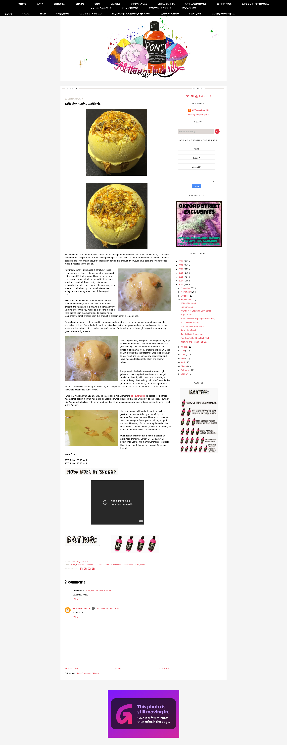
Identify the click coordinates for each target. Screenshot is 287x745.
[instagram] (192, 96)
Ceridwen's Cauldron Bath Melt (195, 338)
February (185, 370)
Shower (59, 4)
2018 (181, 265)
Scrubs (115, 4)
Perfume (62, 14)
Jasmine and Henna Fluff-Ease (195, 342)
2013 (181, 284)
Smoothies (224, 4)
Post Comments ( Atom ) (88, 673)
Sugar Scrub (186, 315)
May (183, 358)
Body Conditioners (255, 4)
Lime (107, 565)
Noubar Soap (187, 307)
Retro (142, 565)
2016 (181, 273)
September (186, 300)
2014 (181, 281)
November (186, 292)
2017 (181, 269)
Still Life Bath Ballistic (190, 322)
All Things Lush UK (82, 608)
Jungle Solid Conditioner (192, 334)
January (185, 374)
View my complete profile (199, 114)
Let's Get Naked (91, 14)
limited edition (116, 565)
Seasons (195, 14)
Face (26, 14)
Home (22, 4)
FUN (97, 4)
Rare (137, 565)
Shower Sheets (160, 8)
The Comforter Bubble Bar (192, 326)
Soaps (80, 4)
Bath (40, 4)
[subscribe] (210, 96)
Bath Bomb (81, 565)
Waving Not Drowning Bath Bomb (196, 311)
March (184, 366)
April (183, 362)
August (184, 347)
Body (8, 14)
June (183, 354)
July (183, 351)
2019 (181, 261)
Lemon (101, 565)
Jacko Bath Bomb (188, 330)
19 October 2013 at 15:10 (107, 608)
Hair (43, 14)
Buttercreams (101, 8)
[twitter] (188, 96)
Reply (75, 599)
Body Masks (139, 4)
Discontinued (92, 565)
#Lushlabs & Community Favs (131, 14)
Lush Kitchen (170, 14)
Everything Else (223, 14)
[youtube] (196, 96)
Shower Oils (166, 4)
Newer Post (71, 669)
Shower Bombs (195, 4)
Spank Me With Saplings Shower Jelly (198, 319)
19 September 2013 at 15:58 (98, 590)
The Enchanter (138, 396)
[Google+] (201, 96)
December (186, 288)
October (185, 296)
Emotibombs (129, 8)
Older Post (164, 669)
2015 (181, 277)
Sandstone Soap (188, 303)
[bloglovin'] (205, 96)
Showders (188, 8)
